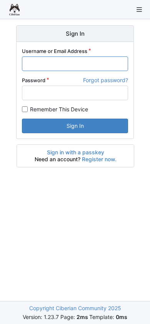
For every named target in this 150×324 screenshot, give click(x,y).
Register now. (99, 159)
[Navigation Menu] (139, 10)
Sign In (75, 125)
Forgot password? (105, 80)
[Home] (14, 10)
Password (33, 80)
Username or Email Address (54, 51)
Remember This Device (59, 109)
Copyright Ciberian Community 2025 (75, 308)
